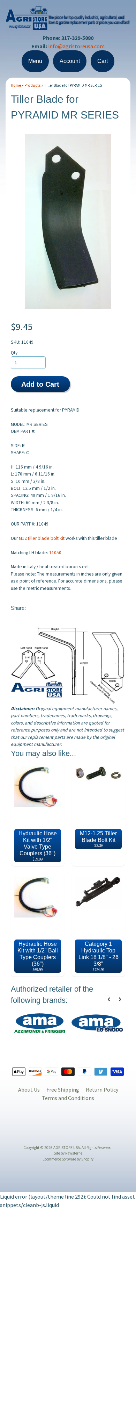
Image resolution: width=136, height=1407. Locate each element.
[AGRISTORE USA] (68, 26)
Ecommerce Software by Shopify (68, 1159)
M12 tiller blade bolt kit (42, 538)
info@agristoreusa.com (76, 46)
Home (16, 85)
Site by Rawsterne (68, 1153)
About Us (29, 1089)
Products (32, 85)
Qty (14, 353)
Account (70, 61)
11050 (55, 553)
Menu (35, 61)
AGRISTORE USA (66, 1147)
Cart (102, 61)
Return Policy (102, 1089)
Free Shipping (62, 1089)
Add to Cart (40, 384)
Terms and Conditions (68, 1097)
